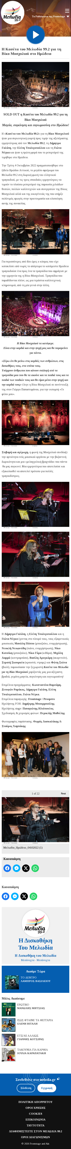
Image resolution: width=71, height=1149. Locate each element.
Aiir (47, 1143)
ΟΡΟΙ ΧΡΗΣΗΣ (35, 1107)
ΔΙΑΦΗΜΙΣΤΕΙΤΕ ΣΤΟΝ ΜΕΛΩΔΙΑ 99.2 (35, 1131)
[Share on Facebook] (7, 868)
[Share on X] (26, 868)
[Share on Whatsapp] (35, 868)
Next (62, 793)
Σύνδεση (26, 1088)
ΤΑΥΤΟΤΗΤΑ (35, 1125)
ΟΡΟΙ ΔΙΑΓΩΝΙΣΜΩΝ (35, 1137)
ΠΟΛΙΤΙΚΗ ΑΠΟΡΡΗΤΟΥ (35, 1102)
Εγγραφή (46, 1088)
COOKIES (35, 1113)
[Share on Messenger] (16, 868)
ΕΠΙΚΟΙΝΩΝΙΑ (35, 1119)
